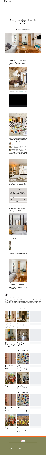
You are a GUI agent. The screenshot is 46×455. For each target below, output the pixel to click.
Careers (17, 445)
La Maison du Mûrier (19, 137)
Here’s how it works (31, 31)
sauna (19, 183)
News (29, 29)
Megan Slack (19, 29)
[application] (18, 100)
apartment (21, 91)
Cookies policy (11, 445)
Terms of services (18, 199)
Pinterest (32, 445)
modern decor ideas (17, 60)
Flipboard (11, 448)
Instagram (25, 445)
